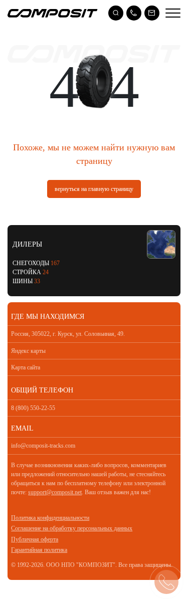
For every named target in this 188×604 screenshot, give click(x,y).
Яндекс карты (28, 350)
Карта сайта (25, 367)
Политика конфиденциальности (50, 517)
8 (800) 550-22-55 (33, 408)
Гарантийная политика (39, 549)
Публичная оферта (34, 539)
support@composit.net (55, 492)
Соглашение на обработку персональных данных (71, 528)
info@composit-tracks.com (43, 445)
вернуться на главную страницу (94, 188)
